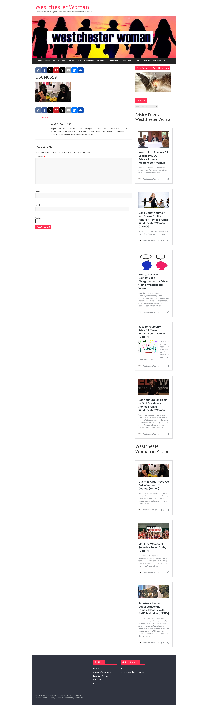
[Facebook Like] (38, 70)
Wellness (114, 61)
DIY (138, 61)
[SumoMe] (81, 70)
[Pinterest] (56, 70)
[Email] (68, 70)
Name (37, 191)
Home (39, 61)
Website (38, 218)
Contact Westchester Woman (132, 672)
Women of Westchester (102, 672)
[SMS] (75, 70)
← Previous (42, 117)
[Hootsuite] (62, 70)
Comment (40, 157)
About (147, 61)
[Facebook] (44, 70)
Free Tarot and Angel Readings (59, 61)
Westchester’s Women (94, 61)
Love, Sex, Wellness (101, 676)
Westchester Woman (62, 7)
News (79, 61)
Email (37, 205)
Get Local (127, 61)
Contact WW (159, 61)
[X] (50, 70)
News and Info (99, 668)
